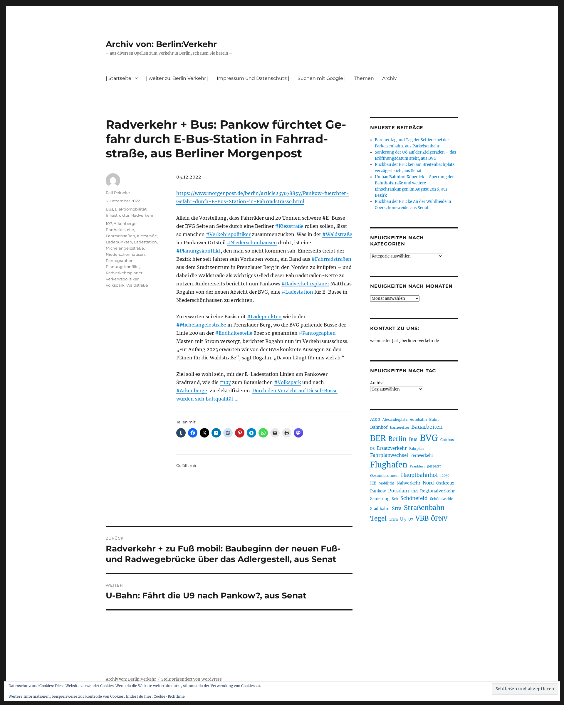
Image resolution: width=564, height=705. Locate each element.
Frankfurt (417, 466)
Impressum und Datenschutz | (253, 78)
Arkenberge (125, 223)
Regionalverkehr (437, 491)
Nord (428, 483)
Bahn (434, 419)
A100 (375, 419)
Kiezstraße (147, 235)
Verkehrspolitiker (122, 279)
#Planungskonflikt (198, 251)
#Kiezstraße (289, 226)
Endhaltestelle (120, 229)
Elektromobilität (131, 209)
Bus (109, 209)
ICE (373, 483)
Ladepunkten (119, 242)
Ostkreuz (445, 483)
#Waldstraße (337, 234)
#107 (225, 382)
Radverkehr (142, 215)
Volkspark (115, 285)
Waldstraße (137, 285)
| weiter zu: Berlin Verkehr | (177, 78)
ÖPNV (439, 518)
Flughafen (388, 465)
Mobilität (386, 483)
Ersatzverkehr (392, 448)
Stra (397, 508)
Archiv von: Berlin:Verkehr (161, 44)
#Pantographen (317, 333)
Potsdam (398, 491)
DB (372, 449)
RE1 (414, 491)
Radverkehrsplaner (124, 272)
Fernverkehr (421, 455)
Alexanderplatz (394, 420)
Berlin (397, 439)
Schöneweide (441, 499)
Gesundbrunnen (384, 475)
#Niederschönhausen (252, 242)
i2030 (444, 476)
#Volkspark (287, 382)
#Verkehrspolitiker (228, 234)
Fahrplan (416, 449)
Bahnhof (379, 427)
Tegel (378, 518)
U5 (403, 519)
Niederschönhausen (125, 254)
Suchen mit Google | (322, 78)
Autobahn (418, 419)
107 (109, 223)
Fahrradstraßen (120, 235)
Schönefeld (414, 498)
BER (378, 438)
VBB (422, 518)
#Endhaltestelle (233, 333)
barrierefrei (399, 427)
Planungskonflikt (122, 266)
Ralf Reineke (118, 192)
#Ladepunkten (264, 316)
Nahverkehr (408, 483)
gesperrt (434, 466)
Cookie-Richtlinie (169, 696)
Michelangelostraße (125, 248)
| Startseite (118, 78)
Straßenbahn (424, 508)
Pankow (378, 491)
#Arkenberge (191, 390)
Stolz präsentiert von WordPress (191, 679)
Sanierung (380, 498)
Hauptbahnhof (419, 475)
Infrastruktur (118, 215)
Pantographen (120, 260)
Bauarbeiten (427, 427)
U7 (410, 519)
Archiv (376, 383)
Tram (393, 519)
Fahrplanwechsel (389, 455)
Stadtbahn (380, 508)
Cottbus (447, 440)
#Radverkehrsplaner (305, 284)
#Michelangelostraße (201, 325)
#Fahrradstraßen (331, 259)
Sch (395, 499)
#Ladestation (297, 292)
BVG (429, 438)
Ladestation (145, 242)
